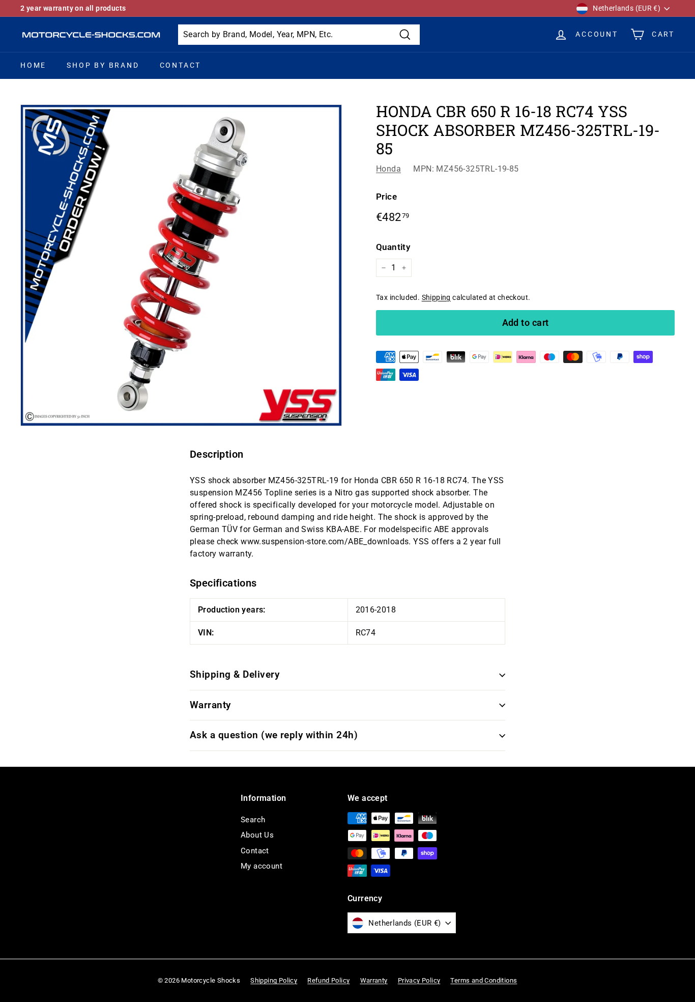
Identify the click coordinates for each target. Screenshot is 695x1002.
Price (386, 196)
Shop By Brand (103, 65)
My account (261, 866)
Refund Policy (328, 980)
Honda (388, 169)
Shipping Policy (273, 980)
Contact (180, 65)
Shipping (436, 297)
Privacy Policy (419, 980)
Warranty (210, 705)
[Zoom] (181, 265)
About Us (257, 835)
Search (253, 819)
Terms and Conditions (483, 980)
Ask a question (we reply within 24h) (274, 735)
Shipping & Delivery (234, 674)
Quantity (393, 247)
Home (33, 65)
